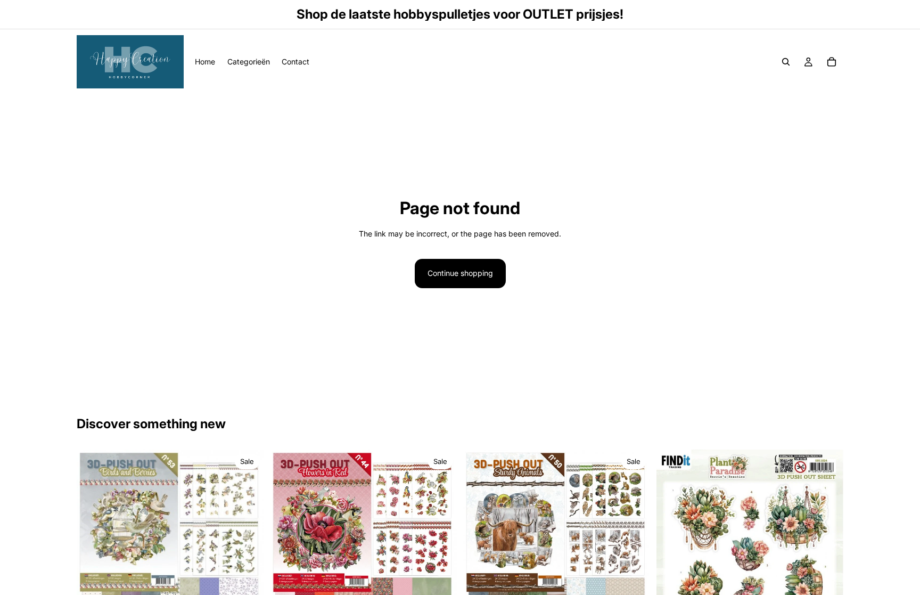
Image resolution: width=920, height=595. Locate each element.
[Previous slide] (672, 581)
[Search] (786, 62)
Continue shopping (460, 273)
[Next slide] (827, 581)
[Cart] (831, 62)
